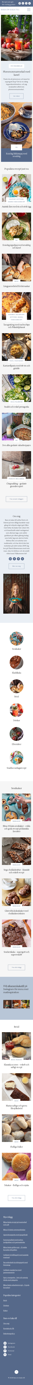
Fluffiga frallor (16, 1147)
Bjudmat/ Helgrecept (16, 314)
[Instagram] (19, 3)
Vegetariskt (18, 361)
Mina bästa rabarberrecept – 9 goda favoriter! (16, 1286)
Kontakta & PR (8, 1329)
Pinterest (11, 1351)
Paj (16, 147)
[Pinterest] (26, 3)
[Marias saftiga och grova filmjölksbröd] (16, 1087)
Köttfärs (20, 199)
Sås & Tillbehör (17, 402)
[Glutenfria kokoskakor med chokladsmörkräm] (16, 892)
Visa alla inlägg (16, 967)
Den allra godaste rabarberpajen (16, 445)
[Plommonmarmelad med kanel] (16, 38)
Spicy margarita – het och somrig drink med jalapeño (15, 1279)
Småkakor (16, 821)
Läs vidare (16, 96)
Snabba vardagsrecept (16, 202)
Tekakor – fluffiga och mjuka (16, 1185)
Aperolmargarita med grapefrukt (15, 1235)
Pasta (12, 361)
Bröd (16, 281)
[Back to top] (16, 1372)
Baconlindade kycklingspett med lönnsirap (15, 1264)
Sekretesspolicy (9, 1334)
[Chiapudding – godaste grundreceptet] (16, 465)
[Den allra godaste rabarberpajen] (16, 426)
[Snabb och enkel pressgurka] (16, 388)
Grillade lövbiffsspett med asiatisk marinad (15, 1256)
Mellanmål (20, 479)
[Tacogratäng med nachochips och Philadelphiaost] (16, 306)
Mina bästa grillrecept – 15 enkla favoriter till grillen (15, 1249)
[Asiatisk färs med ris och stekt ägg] (16, 188)
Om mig (6, 1323)
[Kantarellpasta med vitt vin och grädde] (16, 347)
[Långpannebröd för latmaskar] (16, 267)
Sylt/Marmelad (16, 66)
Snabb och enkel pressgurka (16, 407)
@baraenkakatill (16, 986)
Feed (9, 1354)
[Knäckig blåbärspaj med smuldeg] (16, 132)
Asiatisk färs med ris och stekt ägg (16, 207)
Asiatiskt (12, 199)
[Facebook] (23, 3)
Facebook (11, 1347)
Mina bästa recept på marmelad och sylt (15, 1223)
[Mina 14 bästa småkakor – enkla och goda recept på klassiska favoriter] (16, 807)
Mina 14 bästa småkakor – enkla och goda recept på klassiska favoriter (16, 829)
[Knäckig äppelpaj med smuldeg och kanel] (16, 226)
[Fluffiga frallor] (16, 1128)
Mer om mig (16, 566)
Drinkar (6, 1306)
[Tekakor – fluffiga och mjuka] (16, 1166)
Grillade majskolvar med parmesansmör (12, 1271)
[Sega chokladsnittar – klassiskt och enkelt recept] (16, 851)
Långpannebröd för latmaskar (16, 286)
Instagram (11, 1343)
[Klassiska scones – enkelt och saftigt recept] (16, 1046)
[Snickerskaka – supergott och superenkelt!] (16, 933)
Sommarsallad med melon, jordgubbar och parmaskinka (14, 1241)
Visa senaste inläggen (16, 499)
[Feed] (29, 3)
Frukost (12, 479)
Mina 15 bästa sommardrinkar (14, 1230)
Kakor (5, 1311)
